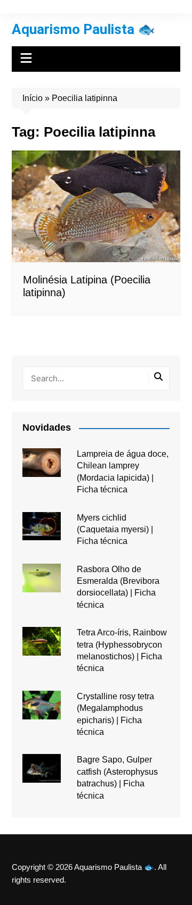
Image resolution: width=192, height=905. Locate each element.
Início (32, 98)
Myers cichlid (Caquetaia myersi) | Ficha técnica (115, 529)
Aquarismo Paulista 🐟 (83, 29)
